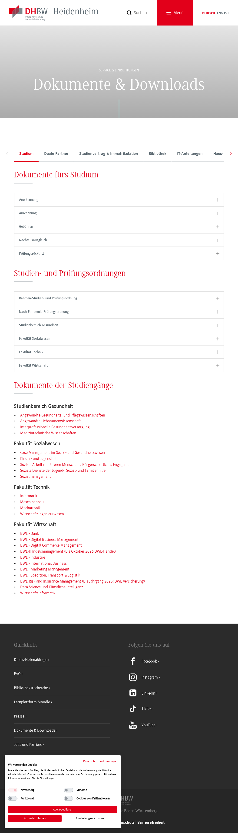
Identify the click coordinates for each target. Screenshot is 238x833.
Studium (26, 154)
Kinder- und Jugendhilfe (39, 458)
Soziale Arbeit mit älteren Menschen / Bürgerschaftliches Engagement (76, 464)
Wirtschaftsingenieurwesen (42, 514)
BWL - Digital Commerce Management (51, 545)
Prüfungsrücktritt (31, 253)
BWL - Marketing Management (44, 569)
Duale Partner (56, 154)
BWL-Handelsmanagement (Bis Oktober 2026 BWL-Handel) (68, 551)
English (223, 13)
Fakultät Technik (31, 352)
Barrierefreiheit (151, 823)
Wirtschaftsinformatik (38, 593)
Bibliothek (157, 154)
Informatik (28, 495)
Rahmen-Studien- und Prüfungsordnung (48, 298)
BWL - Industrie (32, 557)
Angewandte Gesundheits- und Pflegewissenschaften (62, 415)
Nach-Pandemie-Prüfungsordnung (44, 312)
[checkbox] (12, 790)
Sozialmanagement (35, 476)
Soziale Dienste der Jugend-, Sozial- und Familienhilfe (63, 470)
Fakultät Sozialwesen (34, 338)
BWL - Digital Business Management (49, 539)
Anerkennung (28, 200)
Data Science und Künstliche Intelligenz (51, 587)
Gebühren (26, 226)
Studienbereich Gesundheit (38, 325)
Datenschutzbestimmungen (100, 761)
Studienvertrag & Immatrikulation (108, 154)
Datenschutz (123, 823)
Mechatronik (30, 508)
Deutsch (208, 13)
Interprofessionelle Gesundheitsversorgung (54, 427)
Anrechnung (27, 213)
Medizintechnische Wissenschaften (48, 433)
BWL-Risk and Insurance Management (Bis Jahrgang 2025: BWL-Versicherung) (82, 581)
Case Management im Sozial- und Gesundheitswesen (62, 452)
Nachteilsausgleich (33, 240)
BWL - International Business (43, 563)
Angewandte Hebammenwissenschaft (50, 421)
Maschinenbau (32, 502)
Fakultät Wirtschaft (33, 365)
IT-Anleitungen (190, 154)
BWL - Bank (29, 533)
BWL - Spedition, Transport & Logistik (50, 575)
